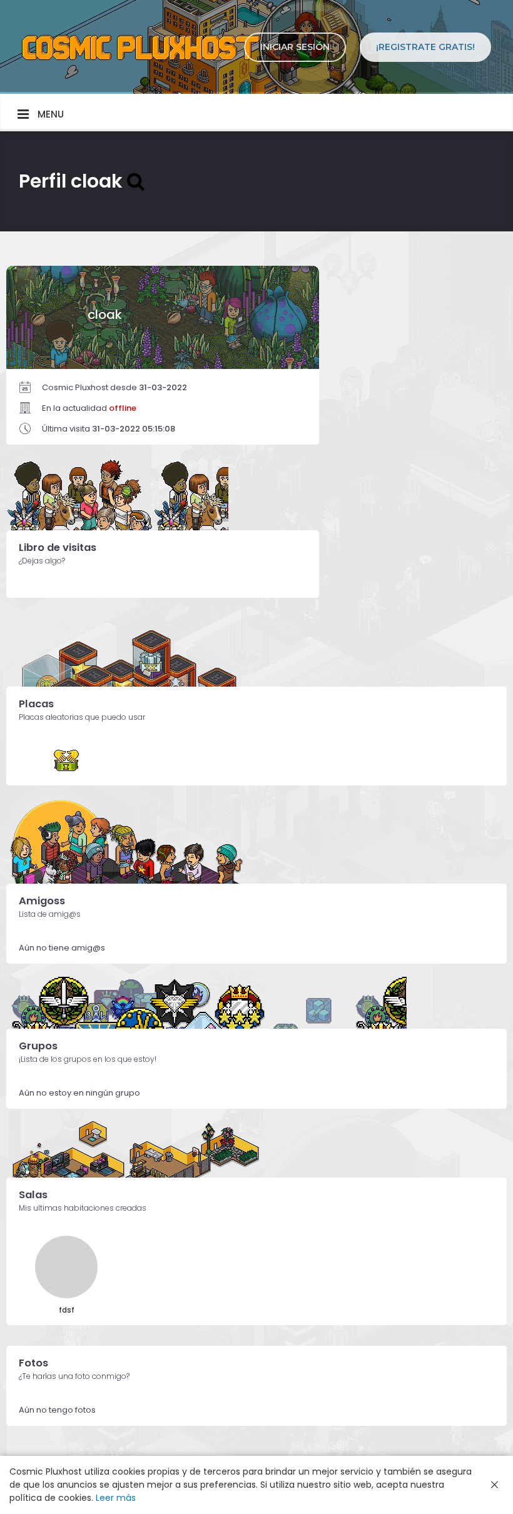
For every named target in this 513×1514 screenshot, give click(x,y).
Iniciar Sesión (295, 47)
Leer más (116, 1497)
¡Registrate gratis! (425, 47)
